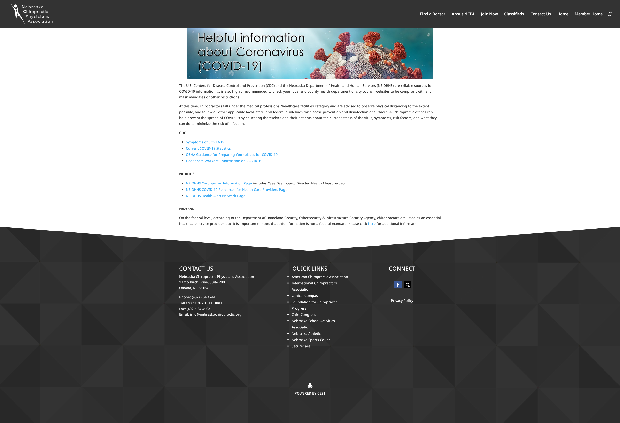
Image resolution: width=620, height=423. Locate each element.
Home (562, 14)
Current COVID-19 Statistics (208, 148)
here (372, 223)
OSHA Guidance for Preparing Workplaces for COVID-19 (232, 154)
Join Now (489, 14)
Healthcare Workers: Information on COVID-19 (224, 161)
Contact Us (540, 14)
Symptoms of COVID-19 (205, 142)
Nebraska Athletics (307, 333)
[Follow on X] (407, 284)
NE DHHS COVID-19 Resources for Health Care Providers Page (236, 189)
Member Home (589, 14)
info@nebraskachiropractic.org (215, 314)
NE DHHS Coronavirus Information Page (219, 183)
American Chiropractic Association (320, 276)
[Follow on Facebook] (398, 284)
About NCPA (463, 14)
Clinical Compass (305, 295)
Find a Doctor (432, 14)
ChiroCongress (304, 314)
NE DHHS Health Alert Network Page (215, 195)
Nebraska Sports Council (312, 339)
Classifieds (514, 14)
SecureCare (301, 346)
